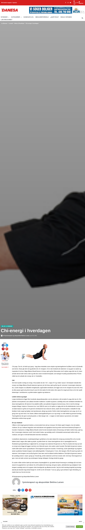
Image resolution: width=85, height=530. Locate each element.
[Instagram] (68, 3)
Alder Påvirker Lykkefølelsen (5, 364)
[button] (5, 17)
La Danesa (4, 23)
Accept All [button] (79, 526)
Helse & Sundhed (19, 23)
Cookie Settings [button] (70, 526)
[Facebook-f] (66, 3)
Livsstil (11, 23)
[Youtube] (70, 3)
